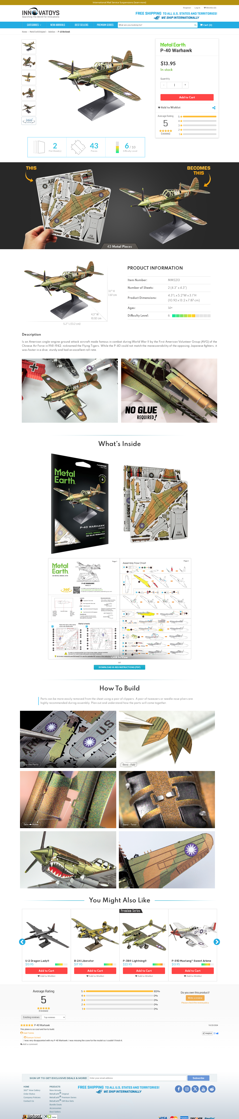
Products (55, 1086)
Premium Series (105, 25)
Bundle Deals (56, 1104)
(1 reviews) (165, 133)
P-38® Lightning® (135, 960)
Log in (197, 8)
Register (187, 8)
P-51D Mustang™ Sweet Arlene (191, 960)
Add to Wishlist (170, 107)
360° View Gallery (32, 1090)
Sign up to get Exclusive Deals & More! (58, 1078)
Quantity (165, 78)
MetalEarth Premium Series (63, 1097)
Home (26, 1086)
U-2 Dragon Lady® (37, 960)
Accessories (55, 1108)
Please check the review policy (195, 1002)
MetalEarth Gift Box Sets (62, 1101)
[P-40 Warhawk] (28, 46)
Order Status (29, 1093)
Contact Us (29, 1101)
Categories (33, 25)
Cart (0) (207, 25)
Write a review (195, 998)
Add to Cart (187, 97)
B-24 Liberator (84, 960)
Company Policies (32, 1097)
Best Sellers (81, 25)
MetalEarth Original (59, 1093)
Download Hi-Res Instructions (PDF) (119, 667)
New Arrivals (57, 25)
